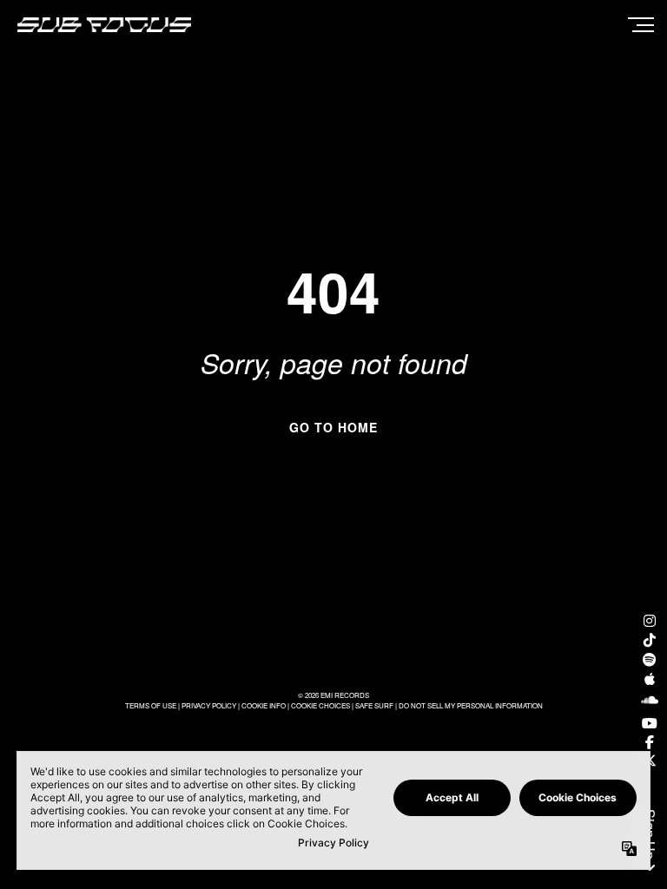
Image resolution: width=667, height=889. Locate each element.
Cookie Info (263, 705)
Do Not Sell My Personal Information (471, 705)
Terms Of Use (150, 705)
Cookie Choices (320, 705)
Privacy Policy (209, 705)
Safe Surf (374, 705)
